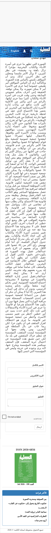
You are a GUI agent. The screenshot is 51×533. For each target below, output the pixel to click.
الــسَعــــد (42, 508)
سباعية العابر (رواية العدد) (35, 512)
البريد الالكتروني (36, 376)
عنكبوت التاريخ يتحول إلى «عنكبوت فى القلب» (27, 503)
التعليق (40, 397)
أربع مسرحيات (40, 520)
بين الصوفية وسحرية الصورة (34, 499)
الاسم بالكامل (37, 365)
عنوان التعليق (38, 386)
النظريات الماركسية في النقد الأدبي (31, 516)
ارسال (39, 427)
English (15, 50)
